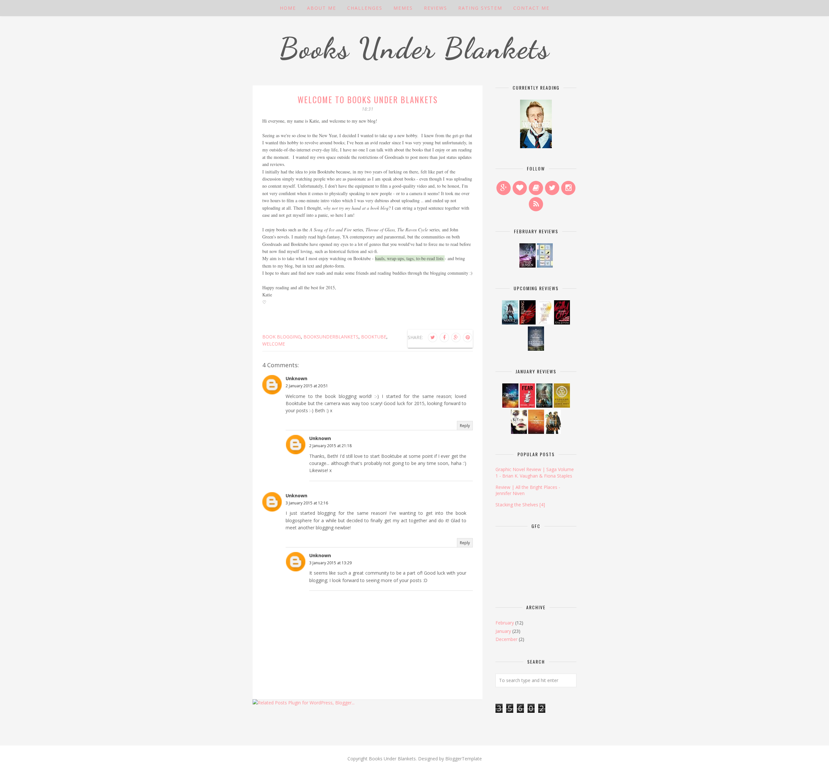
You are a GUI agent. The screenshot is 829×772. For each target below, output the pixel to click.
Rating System (480, 8)
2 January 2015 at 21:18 (330, 445)
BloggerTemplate (463, 758)
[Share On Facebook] (444, 337)
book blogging (281, 337)
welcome (273, 344)
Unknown (296, 378)
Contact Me (531, 8)
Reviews (435, 8)
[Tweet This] (432, 337)
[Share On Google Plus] (456, 337)
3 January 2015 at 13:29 (330, 563)
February (504, 623)
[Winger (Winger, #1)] (536, 146)
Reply (465, 425)
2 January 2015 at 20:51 (307, 386)
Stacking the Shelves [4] (520, 505)
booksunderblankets (330, 337)
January (503, 631)
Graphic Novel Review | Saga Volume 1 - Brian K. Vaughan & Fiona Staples (534, 472)
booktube (373, 337)
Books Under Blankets (414, 48)
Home (288, 8)
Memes (403, 8)
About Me (321, 8)
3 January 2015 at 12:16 (307, 503)
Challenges (364, 8)
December (506, 639)
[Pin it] (467, 337)
